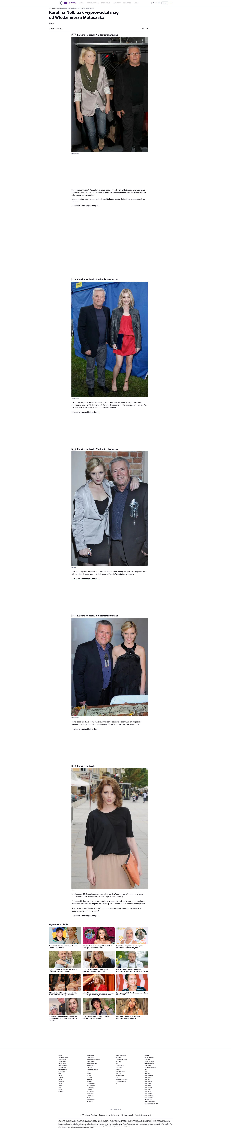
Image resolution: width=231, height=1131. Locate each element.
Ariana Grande (62, 1061)
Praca (59, 1087)
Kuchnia (89, 1075)
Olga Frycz (147, 1059)
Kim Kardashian (120, 1065)
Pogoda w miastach (121, 1081)
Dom (88, 1071)
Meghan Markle (62, 1063)
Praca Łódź (147, 1079)
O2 (116, 1083)
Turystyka (89, 1079)
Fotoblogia (89, 1089)
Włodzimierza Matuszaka (120, 192)
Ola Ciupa (118, 1057)
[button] (158, 3)
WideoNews (127, 3)
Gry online (60, 1091)
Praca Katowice (148, 1093)
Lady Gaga (89, 1067)
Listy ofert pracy (148, 1099)
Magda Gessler (90, 1065)
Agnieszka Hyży (62, 1067)
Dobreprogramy (91, 1083)
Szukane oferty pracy (150, 1101)
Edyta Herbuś (148, 1065)
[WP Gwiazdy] (71, 3)
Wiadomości (61, 1071)
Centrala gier (90, 1095)
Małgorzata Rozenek (92, 1063)
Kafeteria (89, 1081)
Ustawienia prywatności (143, 1115)
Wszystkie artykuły (120, 1071)
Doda (117, 1063)
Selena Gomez (90, 1061)
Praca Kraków (148, 1077)
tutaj (92, 1127)
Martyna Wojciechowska (150, 1067)
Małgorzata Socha (62, 1065)
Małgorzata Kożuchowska (93, 1059)
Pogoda (60, 1089)
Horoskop (89, 1077)
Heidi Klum (118, 1061)
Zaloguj (165, 3)
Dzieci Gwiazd (105, 3)
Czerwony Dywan (92, 3)
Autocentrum (90, 1091)
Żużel (88, 1097)
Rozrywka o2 (90, 1101)
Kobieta (60, 1083)
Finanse (60, 1079)
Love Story (117, 3)
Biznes (60, 1075)
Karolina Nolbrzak (123, 190)
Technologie (61, 1077)
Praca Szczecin (148, 1087)
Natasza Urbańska (149, 1063)
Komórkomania (91, 1085)
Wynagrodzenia (91, 1099)
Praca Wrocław (148, 1081)
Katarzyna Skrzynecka (121, 1059)
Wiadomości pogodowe (121, 1079)
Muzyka (81, 3)
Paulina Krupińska (149, 1057)
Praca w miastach (149, 1095)
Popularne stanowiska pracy (151, 1103)
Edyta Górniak (90, 1057)
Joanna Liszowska (149, 1061)
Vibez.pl (118, 1077)
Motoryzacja (61, 1081)
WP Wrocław (90, 1093)
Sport (59, 1073)
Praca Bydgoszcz (149, 1091)
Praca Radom (148, 1085)
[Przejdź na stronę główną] (61, 4)
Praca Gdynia (148, 1089)
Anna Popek (119, 1067)
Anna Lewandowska (63, 1057)
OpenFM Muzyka (120, 1075)
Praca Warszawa (149, 1075)
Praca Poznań (148, 1083)
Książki (89, 1073)
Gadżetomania (90, 1087)
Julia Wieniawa (62, 1059)
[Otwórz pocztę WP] (152, 3)
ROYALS (136, 3)
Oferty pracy (147, 1073)
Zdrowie (60, 1085)
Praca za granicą (149, 1097)
